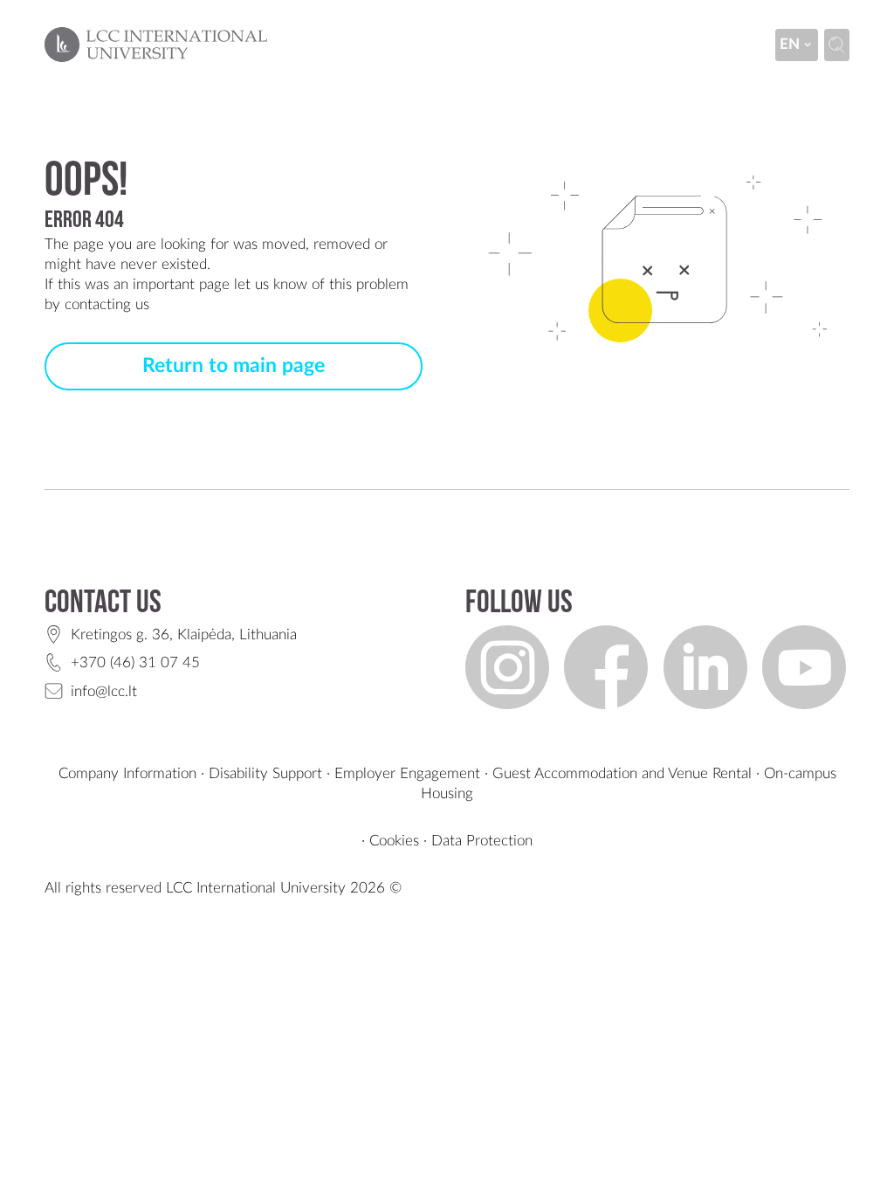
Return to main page (233, 366)
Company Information (127, 773)
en (790, 44)
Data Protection (482, 840)
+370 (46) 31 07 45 (135, 662)
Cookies (394, 840)
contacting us (107, 304)
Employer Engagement (407, 773)
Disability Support (265, 773)
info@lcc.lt (104, 691)
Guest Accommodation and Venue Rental (622, 773)
